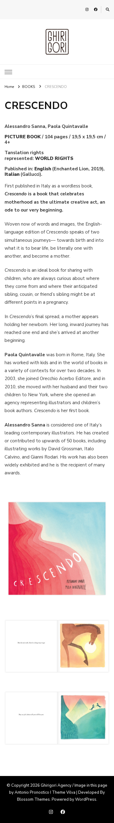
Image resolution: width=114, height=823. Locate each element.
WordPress (85, 799)
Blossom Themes (33, 799)
